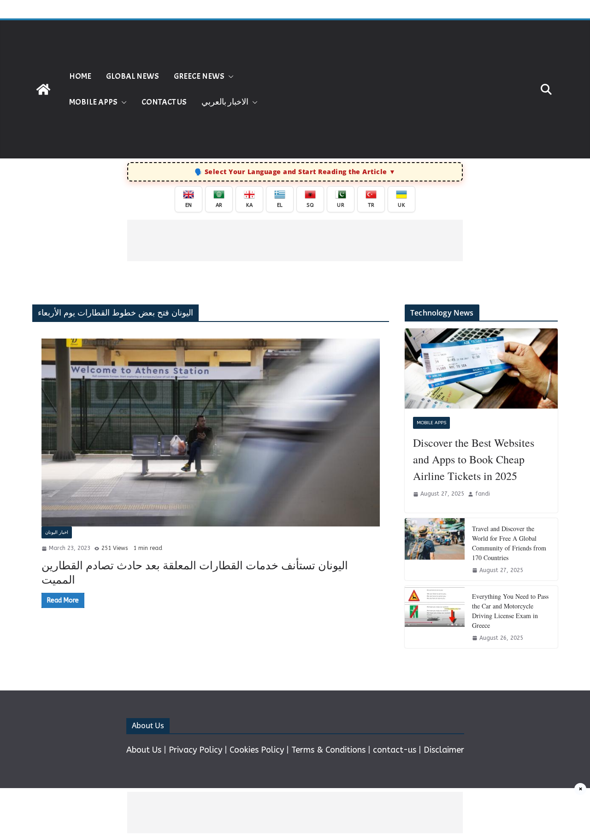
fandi (482, 494)
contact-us (394, 750)
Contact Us (164, 102)
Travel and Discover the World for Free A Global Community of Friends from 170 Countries (509, 543)
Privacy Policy (195, 750)
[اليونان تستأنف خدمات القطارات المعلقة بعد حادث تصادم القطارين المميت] (210, 432)
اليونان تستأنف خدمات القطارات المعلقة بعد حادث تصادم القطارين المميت (194, 572)
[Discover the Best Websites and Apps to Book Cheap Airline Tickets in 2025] (481, 368)
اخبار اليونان (56, 532)
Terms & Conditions (328, 750)
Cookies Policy (257, 750)
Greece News (199, 76)
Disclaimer (444, 750)
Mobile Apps (93, 102)
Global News (132, 76)
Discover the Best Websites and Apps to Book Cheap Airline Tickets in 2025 (473, 459)
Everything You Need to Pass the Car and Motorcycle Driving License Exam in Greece (510, 611)
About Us (143, 750)
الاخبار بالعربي (224, 102)
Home (80, 76)
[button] (229, 76)
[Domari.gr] (43, 89)
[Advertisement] (418, 89)
